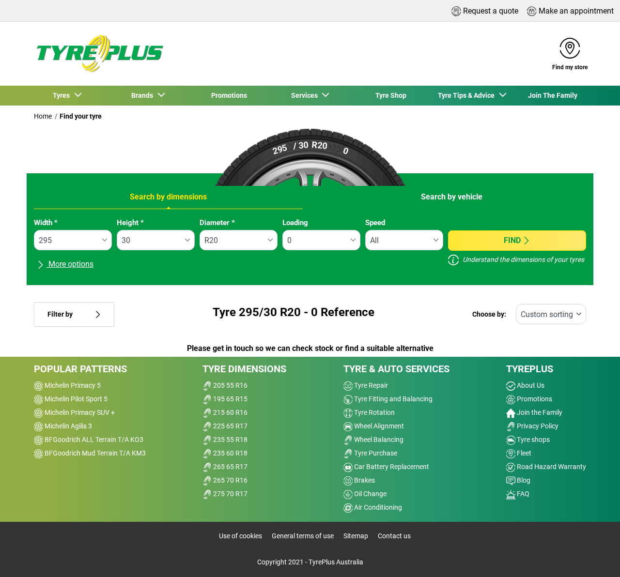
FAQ (522, 494)
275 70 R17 (230, 494)
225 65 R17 (230, 426)
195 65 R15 (230, 399)
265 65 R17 (230, 467)
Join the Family (538, 412)
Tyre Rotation (374, 412)
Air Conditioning (377, 507)
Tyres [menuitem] (63, 95)
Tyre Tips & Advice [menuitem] (467, 95)
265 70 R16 (230, 480)
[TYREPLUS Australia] (99, 54)
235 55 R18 (230, 439)
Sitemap (355, 536)
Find (512, 240)
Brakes (364, 480)
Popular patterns (80, 369)
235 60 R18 (230, 453)
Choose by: (489, 314)
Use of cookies (240, 536)
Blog (522, 480)
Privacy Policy (536, 426)
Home (43, 116)
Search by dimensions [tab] (168, 196)
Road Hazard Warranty (550, 467)
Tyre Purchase (375, 453)
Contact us (394, 536)
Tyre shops (532, 439)
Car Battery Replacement (391, 467)
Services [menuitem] (306, 95)
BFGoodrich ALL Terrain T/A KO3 (93, 439)
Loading (295, 222)
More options (69, 264)
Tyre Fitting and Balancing (393, 399)
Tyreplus (529, 369)
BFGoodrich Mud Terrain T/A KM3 (94, 453)
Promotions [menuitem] (229, 95)
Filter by (60, 314)
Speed (375, 222)
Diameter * (217, 222)
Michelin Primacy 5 (72, 385)
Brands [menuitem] (143, 95)
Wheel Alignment (378, 426)
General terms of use (303, 536)
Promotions (533, 399)
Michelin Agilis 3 (67, 426)
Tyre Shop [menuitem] (390, 95)
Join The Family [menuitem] (552, 95)
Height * (130, 222)
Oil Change (370, 494)
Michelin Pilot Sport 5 (75, 399)
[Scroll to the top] (594, 556)
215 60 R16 (230, 412)
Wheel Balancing (378, 439)
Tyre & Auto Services (396, 369)
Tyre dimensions (244, 369)
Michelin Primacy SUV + (79, 412)
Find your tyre (81, 116)
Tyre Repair (370, 385)
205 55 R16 (230, 385)
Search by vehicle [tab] (451, 196)
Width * (46, 222)
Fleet (523, 453)
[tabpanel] (310, 248)
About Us (529, 385)
